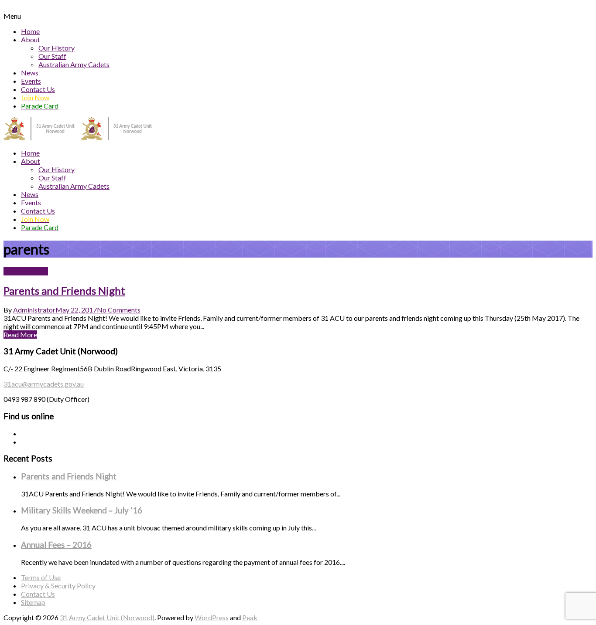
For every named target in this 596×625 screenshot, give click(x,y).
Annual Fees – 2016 (56, 545)
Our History (56, 48)
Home (30, 31)
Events (31, 81)
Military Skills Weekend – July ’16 (81, 510)
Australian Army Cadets (74, 64)
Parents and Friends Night (64, 290)
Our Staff (52, 56)
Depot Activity (25, 271)
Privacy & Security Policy (58, 585)
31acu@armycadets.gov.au (43, 384)
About (30, 39)
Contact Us (38, 89)
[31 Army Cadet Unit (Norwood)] (80, 137)
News (29, 72)
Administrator (34, 310)
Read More (20, 334)
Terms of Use (41, 577)
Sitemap (33, 602)
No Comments (118, 310)
